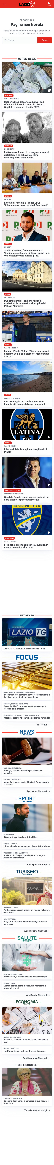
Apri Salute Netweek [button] (36, 995)
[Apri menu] (5, 4)
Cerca (45, 40)
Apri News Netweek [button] (37, 791)
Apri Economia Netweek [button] (35, 1058)
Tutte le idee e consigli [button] (35, 1110)
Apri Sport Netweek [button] (37, 864)
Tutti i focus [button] (41, 724)
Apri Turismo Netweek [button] (35, 931)
